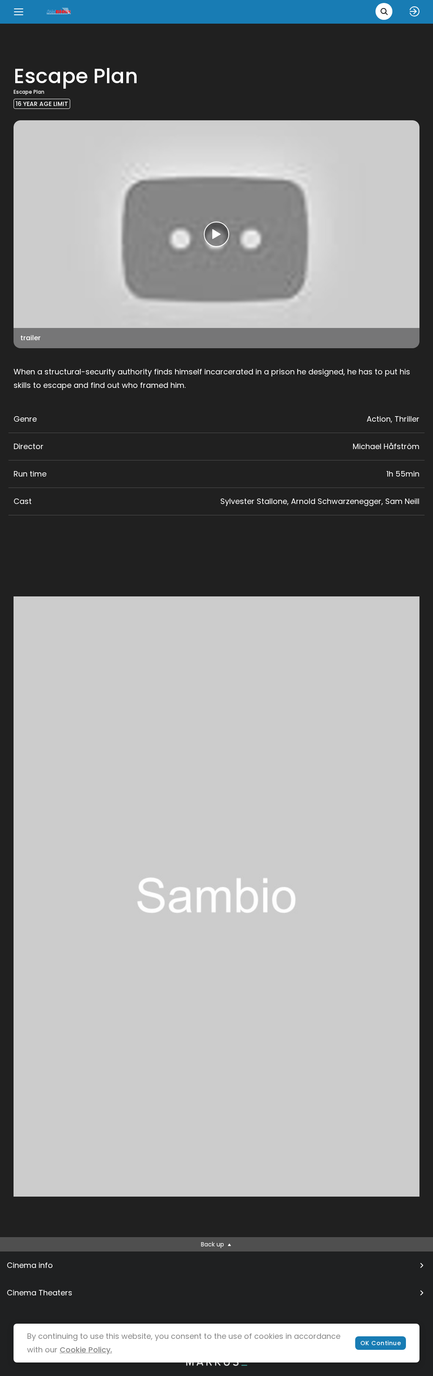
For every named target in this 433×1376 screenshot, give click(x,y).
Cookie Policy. (86, 1349)
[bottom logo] (216, 1364)
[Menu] (19, 12)
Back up (213, 1244)
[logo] (59, 11)
